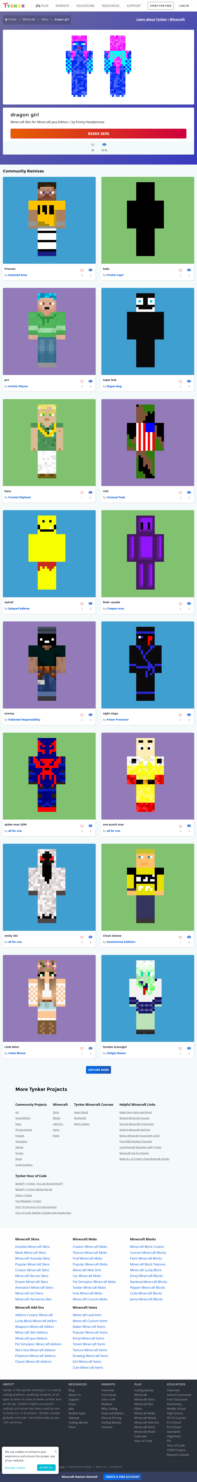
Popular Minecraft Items (90, 1332)
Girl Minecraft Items (87, 1361)
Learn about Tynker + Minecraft (161, 19)
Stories (19, 1153)
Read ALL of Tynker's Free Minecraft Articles (144, 1159)
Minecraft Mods (144, 1431)
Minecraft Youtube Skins (32, 1258)
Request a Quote (178, 1454)
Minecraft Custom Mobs (90, 1299)
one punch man (113, 824)
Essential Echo (17, 275)
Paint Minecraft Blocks (146, 1258)
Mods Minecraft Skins (30, 1253)
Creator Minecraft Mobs (90, 1247)
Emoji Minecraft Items (88, 1338)
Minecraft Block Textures (148, 1264)
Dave (7, 491)
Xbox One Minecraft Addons (35, 1350)
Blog (71, 1390)
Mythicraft (80, 1118)
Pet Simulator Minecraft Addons (38, 1344)
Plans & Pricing (111, 1418)
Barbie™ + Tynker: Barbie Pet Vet (33, 1189)
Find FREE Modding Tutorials (135, 1141)
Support (73, 1399)
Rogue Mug (114, 386)
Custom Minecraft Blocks (148, 1253)
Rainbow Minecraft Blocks (148, 1282)
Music (18, 1159)
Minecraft (29, 19)
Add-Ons (58, 1124)
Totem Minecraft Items (89, 1344)
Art (17, 1112)
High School (175, 1413)
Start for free (160, 5)
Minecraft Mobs (144, 1413)
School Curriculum (179, 1395)
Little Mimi (11, 1047)
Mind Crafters (82, 1124)
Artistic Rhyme (18, 386)
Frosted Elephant (19, 497)
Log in (184, 5)
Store (71, 1427)
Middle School (176, 1408)
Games (19, 1147)
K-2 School (174, 1422)
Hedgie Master (116, 1053)
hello (106, 269)
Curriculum (108, 1395)
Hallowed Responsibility (24, 719)
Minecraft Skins (144, 1399)
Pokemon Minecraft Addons (35, 1356)
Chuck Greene (112, 935)
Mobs (56, 1135)
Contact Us (116, 1466)
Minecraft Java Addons (31, 1338)
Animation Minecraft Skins (34, 1287)
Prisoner (10, 269)
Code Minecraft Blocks (146, 1293)
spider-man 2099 (15, 824)
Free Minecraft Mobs (88, 1293)
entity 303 (11, 935)
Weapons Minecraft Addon (34, 1327)
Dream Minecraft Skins (31, 1282)
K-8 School (174, 1427)
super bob (109, 380)
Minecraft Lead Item (87, 1315)
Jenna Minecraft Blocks (146, 1299)
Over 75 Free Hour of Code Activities (36, 1207)
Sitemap (73, 1418)
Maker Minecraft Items (89, 1327)
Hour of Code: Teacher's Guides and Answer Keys (43, 1212)
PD (169, 1441)
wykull (8, 602)
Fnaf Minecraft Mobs (87, 1258)
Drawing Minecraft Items (90, 1356)
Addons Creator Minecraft (34, 1315)
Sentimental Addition (121, 942)
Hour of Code (143, 1441)
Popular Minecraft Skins (32, 1264)
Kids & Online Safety (80, 1466)
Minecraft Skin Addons (31, 1332)
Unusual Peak (116, 497)
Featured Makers (112, 1413)
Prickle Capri (115, 275)
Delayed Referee (19, 608)
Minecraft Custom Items (90, 1321)
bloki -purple (111, 602)
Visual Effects (22, 1118)
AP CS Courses (176, 1418)
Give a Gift (108, 1399)
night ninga (110, 713)
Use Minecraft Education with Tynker (140, 1147)
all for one (15, 831)
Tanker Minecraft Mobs (89, 1287)
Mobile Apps (76, 1413)
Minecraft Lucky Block (145, 1270)
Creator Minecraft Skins (32, 1270)
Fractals (19, 1135)
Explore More (98, 1070)
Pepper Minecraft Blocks (147, 1287)
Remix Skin (98, 133)
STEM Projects (176, 1450)
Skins (44, 19)
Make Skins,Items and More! (135, 1112)
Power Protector (118, 719)
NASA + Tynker (23, 1195)
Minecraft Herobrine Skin (33, 1299)
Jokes (18, 1124)
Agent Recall (81, 1112)
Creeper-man (115, 608)
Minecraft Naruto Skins (31, 1276)
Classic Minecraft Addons (33, 1361)
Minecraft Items (144, 1427)
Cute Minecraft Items (88, 1367)
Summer (107, 1427)
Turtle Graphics (24, 1164)
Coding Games (144, 1390)
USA (106, 491)
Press (72, 1404)
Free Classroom (177, 1399)
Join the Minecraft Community (136, 1124)
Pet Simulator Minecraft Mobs (94, 1282)
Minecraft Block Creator (147, 1247)
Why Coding (109, 1408)
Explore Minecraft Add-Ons (134, 1129)
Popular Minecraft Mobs (90, 1264)
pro (6, 380)
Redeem (106, 1404)
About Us (74, 1395)
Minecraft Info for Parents (134, 1153)
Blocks (56, 1118)
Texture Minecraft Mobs (90, 1253)
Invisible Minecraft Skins (32, 1247)
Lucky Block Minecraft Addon (36, 1321)
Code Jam (140, 1436)
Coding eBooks (78, 1422)
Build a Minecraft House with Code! (139, 1135)
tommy (9, 713)
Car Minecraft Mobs (87, 1276)
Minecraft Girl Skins (29, 1293)
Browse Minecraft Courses (134, 1118)
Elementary (174, 1404)
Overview (107, 1390)
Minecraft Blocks (145, 1418)
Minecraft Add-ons (146, 1422)
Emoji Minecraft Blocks (146, 1276)
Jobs (71, 1408)
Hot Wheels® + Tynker (28, 1201)
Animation (21, 1141)
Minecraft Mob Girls (87, 1270)
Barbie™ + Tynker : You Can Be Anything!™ (39, 1183)
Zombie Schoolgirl (115, 1047)
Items (56, 1129)
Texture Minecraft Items (90, 1350)
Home (12, 19)
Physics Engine (23, 1129)
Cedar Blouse (17, 1053)
